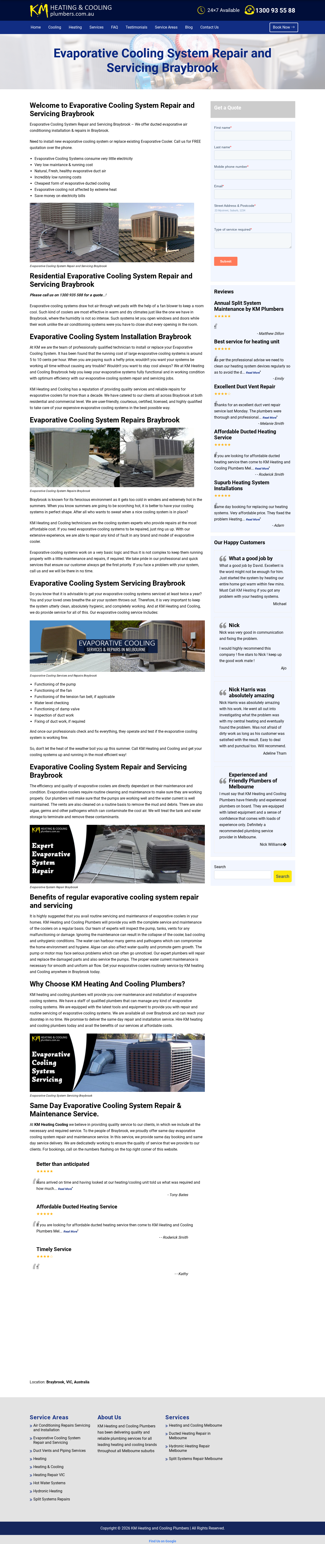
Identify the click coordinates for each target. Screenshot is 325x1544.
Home (36, 27)
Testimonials (136, 27)
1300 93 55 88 (275, 10)
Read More (65, 1189)
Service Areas (166, 27)
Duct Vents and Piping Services (59, 1450)
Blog (189, 27)
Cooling (54, 27)
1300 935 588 (71, 295)
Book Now (282, 27)
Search (220, 867)
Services (96, 27)
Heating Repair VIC (49, 1475)
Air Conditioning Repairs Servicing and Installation (61, 1427)
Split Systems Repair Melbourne (195, 1458)
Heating (75, 27)
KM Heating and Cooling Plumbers (160, 1528)
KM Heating (245, 590)
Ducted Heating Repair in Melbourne (190, 1435)
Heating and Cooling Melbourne (195, 1425)
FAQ (114, 27)
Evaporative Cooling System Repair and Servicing (56, 1440)
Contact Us (209, 27)
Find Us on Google (162, 1541)
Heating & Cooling (48, 1467)
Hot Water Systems (49, 1483)
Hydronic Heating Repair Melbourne (189, 1448)
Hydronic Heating (47, 1491)
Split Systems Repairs (51, 1499)
